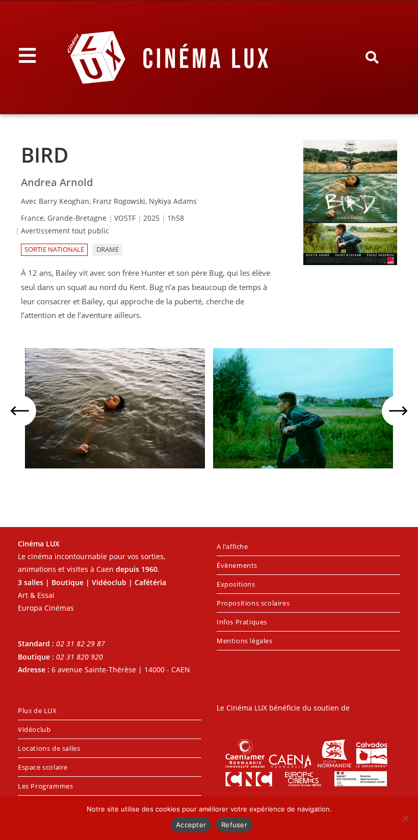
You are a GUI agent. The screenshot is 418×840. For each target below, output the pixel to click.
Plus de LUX (37, 710)
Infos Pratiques (242, 621)
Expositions (236, 584)
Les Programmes (45, 786)
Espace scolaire (43, 767)
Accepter (191, 825)
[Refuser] (405, 818)
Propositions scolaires (253, 603)
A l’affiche (232, 546)
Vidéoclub (34, 729)
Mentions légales (245, 640)
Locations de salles (49, 748)
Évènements (237, 565)
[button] (372, 57)
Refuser (234, 825)
